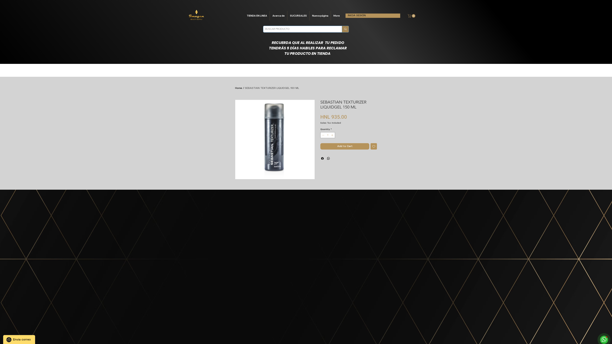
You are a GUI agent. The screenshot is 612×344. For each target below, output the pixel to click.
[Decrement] (323, 135)
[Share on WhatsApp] (328, 158)
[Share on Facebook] (322, 158)
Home (238, 88)
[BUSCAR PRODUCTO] (345, 29)
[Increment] (333, 135)
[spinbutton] (328, 135)
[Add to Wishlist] (374, 146)
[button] (412, 16)
